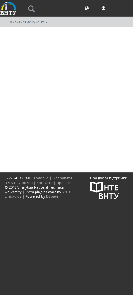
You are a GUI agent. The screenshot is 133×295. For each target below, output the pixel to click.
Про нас (63, 182)
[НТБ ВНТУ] (104, 189)
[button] (86, 8)
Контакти (44, 182)
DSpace (52, 196)
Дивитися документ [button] (27, 21)
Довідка (26, 182)
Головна (41, 177)
